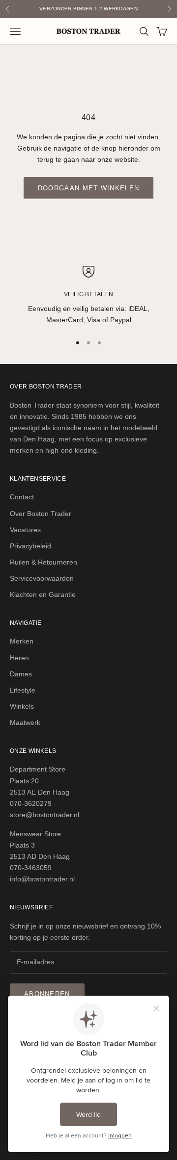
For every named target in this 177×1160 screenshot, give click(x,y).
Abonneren (47, 994)
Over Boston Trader (40, 513)
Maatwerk (25, 722)
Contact (22, 497)
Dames (21, 674)
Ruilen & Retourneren (43, 562)
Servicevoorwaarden (42, 578)
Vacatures (25, 530)
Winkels (22, 706)
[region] (88, 296)
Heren (19, 658)
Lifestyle (22, 690)
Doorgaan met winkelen (88, 188)
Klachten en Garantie (43, 594)
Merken (21, 641)
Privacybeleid (30, 546)
